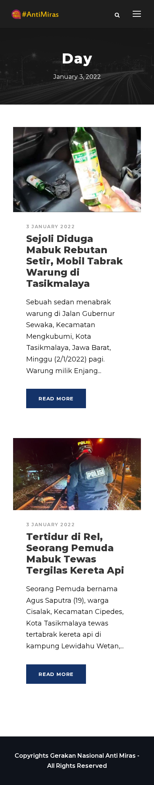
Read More (56, 398)
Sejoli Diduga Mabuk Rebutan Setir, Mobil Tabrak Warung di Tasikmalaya (74, 261)
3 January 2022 (50, 226)
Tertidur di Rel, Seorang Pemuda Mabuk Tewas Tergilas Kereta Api (75, 553)
